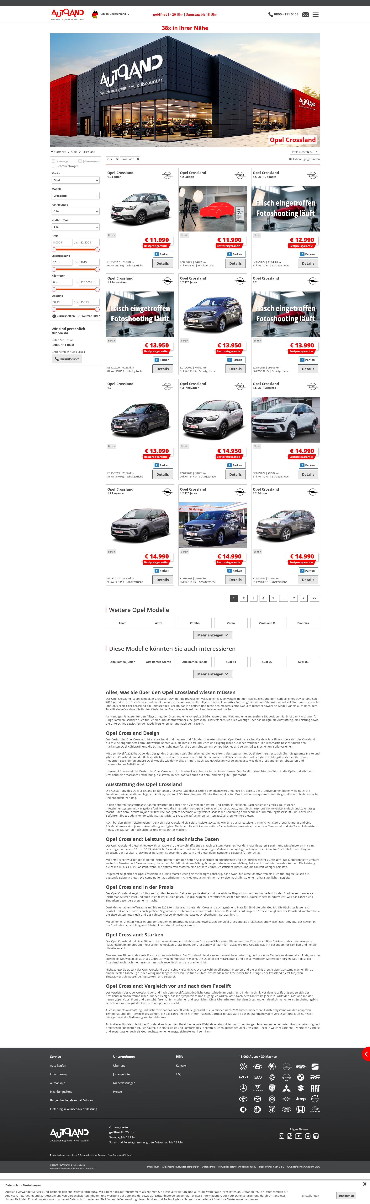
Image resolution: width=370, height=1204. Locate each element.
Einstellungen (310, 1195)
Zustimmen (346, 1195)
